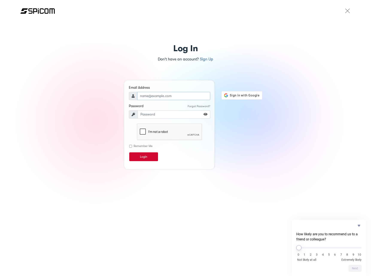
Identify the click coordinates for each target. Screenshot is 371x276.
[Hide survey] (359, 225)
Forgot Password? (199, 106)
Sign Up (206, 59)
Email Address (139, 88)
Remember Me (143, 146)
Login (143, 156)
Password (136, 106)
